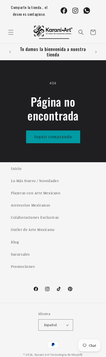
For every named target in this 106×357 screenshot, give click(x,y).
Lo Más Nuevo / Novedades (35, 180)
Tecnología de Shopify (66, 354)
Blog (15, 242)
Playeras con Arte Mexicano (36, 192)
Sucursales (20, 254)
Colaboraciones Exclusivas (35, 217)
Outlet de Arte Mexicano (33, 229)
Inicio (16, 168)
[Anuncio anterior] (10, 52)
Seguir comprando (53, 136)
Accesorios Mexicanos (30, 205)
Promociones (23, 266)
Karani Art (42, 354)
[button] (11, 32)
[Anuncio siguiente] (96, 52)
